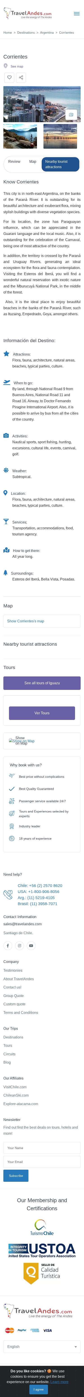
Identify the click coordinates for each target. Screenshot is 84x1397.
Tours (7, 1045)
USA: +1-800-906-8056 (38, 891)
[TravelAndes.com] (28, 13)
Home (7, 32)
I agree (39, 1389)
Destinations (26, 32)
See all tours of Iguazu (42, 683)
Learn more (59, 1382)
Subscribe (16, 1176)
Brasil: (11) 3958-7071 (37, 904)
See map (17, 66)
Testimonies (12, 970)
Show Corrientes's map (25, 621)
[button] (42, 1346)
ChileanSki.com (16, 1095)
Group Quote (13, 996)
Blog (7, 1062)
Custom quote (14, 1004)
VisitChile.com (14, 1087)
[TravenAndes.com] (38, 1311)
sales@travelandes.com (22, 924)
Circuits (9, 1054)
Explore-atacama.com (20, 1104)
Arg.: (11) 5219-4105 (36, 897)
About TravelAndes (18, 979)
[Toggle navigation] (77, 13)
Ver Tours (42, 713)
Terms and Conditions (20, 1013)
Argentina (47, 32)
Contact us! (12, 987)
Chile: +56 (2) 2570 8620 (40, 885)
